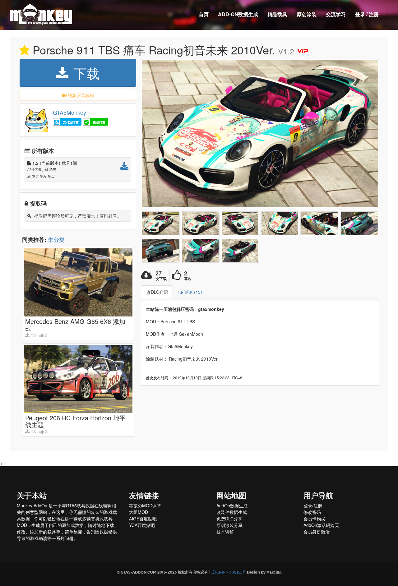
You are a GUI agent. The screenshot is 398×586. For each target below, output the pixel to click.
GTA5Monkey (69, 112)
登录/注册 (312, 505)
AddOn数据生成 (232, 505)
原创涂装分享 (229, 525)
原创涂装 (307, 14)
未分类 (56, 239)
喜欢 (188, 279)
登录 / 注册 (367, 14)
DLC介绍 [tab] (159, 292)
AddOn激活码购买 (321, 525)
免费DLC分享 (229, 518)
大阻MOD (138, 512)
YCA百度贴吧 (142, 525)
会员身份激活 (316, 531)
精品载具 (277, 14)
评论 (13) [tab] (192, 292)
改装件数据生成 (231, 512)
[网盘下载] (124, 168)
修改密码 (312, 512)
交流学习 (336, 14)
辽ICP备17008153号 (228, 572)
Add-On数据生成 (238, 14)
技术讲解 (225, 531)
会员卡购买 (314, 518)
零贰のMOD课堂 (145, 505)
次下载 (161, 279)
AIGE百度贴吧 (143, 518)
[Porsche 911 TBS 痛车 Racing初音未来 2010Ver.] (260, 133)
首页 (204, 14)
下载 (85, 72)
